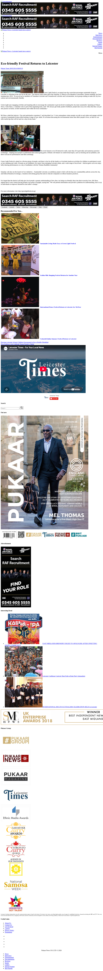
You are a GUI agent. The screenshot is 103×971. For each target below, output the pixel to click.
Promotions (8, 932)
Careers (7, 928)
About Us (8, 923)
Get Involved (9, 927)
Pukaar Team (5, 68)
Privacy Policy (9, 930)
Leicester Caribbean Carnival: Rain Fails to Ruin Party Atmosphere (64, 676)
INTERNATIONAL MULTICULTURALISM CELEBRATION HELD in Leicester (70, 707)
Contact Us (8, 925)
